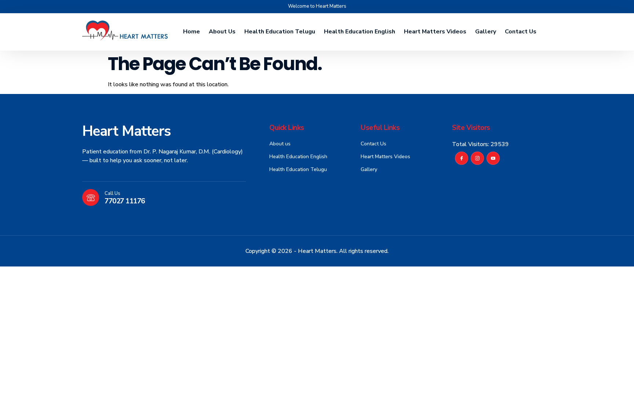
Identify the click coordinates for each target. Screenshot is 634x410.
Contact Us (520, 32)
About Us (222, 32)
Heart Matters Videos (435, 32)
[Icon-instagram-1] (477, 158)
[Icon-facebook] (461, 158)
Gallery (485, 32)
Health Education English (359, 32)
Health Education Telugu (279, 32)
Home (191, 32)
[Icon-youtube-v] (493, 158)
